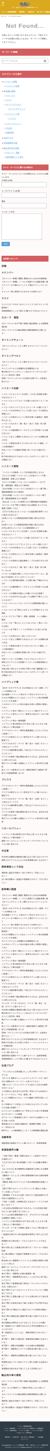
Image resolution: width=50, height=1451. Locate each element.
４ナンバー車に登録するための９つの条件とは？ (22, 292)
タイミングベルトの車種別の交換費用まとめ (20, 368)
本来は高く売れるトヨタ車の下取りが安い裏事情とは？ (25, 669)
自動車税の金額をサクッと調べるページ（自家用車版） (25, 1056)
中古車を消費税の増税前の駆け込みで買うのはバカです (25, 857)
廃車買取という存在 (14, 157)
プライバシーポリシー (38, 1447)
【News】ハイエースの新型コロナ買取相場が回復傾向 (24, 502)
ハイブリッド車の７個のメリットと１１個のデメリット (25, 711)
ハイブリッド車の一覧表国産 (14, 721)
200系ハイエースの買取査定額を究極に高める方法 (23, 525)
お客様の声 (30, 12)
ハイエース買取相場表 (10, 1430)
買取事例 (22, 12)
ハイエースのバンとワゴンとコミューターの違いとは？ (25, 407)
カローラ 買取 (13, 153)
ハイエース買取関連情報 (8, 12)
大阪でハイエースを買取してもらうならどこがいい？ (24, 659)
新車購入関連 (9, 91)
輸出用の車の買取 (11, 148)
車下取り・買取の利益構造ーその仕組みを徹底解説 (23, 1346)
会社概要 (40, 1437)
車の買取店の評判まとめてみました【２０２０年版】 (24, 1323)
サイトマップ (24, 1439)
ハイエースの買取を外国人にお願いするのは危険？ (23, 593)
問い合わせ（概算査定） (28, 1437)
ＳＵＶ (9, 100)
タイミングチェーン (16, 109)
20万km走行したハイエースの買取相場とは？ (20, 528)
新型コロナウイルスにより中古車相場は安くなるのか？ (25, 860)
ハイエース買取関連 (9, 1428)
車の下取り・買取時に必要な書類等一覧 (18, 1274)
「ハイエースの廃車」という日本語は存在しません (23, 472)
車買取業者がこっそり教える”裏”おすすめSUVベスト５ (24, 311)
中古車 (9, 128)
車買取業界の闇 (10, 143)
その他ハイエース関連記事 (24, 1432)
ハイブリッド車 (13, 114)
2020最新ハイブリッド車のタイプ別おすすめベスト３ (24, 694)
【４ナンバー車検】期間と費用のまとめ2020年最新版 (24, 278)
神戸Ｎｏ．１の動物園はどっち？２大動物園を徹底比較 (25, 1130)
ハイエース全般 (12, 86)
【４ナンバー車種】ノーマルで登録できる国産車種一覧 (25, 282)
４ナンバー (11, 96)
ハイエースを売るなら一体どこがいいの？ (19, 636)
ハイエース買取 (10, 82)
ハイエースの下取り (37, 1430)
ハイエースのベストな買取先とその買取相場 (30, 1428)
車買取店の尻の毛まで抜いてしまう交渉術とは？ (22, 1369)
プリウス (12, 119)
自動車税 (10, 133)
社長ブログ (8, 138)
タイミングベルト (13, 105)
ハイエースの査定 (24, 1430)
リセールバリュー (13, 124)
